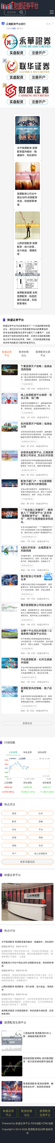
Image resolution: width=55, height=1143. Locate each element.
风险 (41, 837)
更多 (48, 24)
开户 (14, 853)
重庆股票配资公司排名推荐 (36, 605)
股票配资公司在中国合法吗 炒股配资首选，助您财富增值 (27, 199)
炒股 (14, 837)
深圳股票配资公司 (29, 536)
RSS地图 (36, 1123)
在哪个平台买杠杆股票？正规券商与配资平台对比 (36, 632)
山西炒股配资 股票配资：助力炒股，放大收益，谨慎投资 (27, 248)
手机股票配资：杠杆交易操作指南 (36, 660)
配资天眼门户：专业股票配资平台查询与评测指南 (36, 482)
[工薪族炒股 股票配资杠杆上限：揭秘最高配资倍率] (12, 1041)
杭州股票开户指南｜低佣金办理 (36, 425)
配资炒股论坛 (27, 565)
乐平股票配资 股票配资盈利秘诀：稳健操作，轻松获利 (27, 151)
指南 (14, 845)
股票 (14, 813)
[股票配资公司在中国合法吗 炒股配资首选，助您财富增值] (27, 175)
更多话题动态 (27, 861)
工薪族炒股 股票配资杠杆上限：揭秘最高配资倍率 (37, 1034)
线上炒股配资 (40, 853)
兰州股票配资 (27, 412)
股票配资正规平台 (29, 441)
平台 (41, 829)
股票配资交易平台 (29, 470)
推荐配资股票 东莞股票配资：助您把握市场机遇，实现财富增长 (27, 298)
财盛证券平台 (8, 1113)
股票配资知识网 (36, 1129)
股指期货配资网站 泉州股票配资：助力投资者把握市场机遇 (38, 1060)
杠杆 (41, 813)
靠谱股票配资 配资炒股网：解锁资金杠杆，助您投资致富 (38, 1085)
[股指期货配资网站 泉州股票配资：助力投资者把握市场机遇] (12, 1066)
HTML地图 (47, 1123)
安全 (14, 829)
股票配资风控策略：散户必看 (36, 689)
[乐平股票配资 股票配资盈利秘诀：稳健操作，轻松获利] (27, 129)
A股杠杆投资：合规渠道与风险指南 (36, 549)
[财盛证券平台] (19, 5)
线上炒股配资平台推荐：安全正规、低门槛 (36, 396)
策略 (41, 821)
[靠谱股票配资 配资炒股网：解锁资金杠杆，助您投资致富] (12, 1091)
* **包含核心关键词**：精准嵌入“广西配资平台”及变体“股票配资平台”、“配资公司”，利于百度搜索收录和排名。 (37, 516)
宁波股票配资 (27, 384)
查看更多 (27, 723)
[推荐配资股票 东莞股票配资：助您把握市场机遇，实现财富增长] (27, 274)
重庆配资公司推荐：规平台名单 (36, 577)
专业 (41, 845)
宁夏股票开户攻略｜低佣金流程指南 (36, 367)
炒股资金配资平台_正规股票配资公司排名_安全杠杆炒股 (37, 453)
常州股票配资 (27, 648)
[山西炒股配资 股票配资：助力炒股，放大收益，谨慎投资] (27, 224)
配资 (14, 821)
